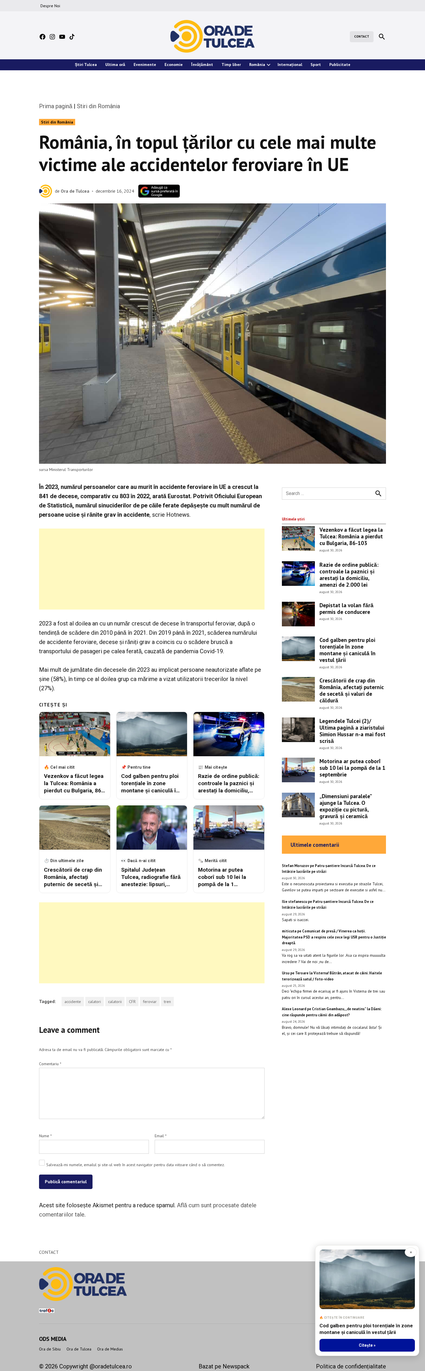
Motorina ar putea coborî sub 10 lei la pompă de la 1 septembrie (352, 767)
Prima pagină (55, 106)
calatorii (115, 1001)
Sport (316, 64)
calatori (94, 1001)
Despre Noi (50, 5)
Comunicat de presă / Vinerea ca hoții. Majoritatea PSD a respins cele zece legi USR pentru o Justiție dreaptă (334, 937)
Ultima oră (115, 64)
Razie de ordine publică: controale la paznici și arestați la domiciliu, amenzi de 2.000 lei (348, 574)
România (257, 64)
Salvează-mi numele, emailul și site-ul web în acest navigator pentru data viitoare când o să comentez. (135, 1164)
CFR (132, 1001)
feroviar (150, 1001)
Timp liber (231, 64)
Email (161, 1135)
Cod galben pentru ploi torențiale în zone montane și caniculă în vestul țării (347, 649)
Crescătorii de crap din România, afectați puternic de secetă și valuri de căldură (351, 690)
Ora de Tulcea (75, 191)
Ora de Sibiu (50, 1349)
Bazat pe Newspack (224, 1366)
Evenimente (145, 64)
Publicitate (339, 64)
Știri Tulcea (86, 64)
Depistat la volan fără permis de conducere (346, 608)
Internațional (290, 64)
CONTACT (361, 36)
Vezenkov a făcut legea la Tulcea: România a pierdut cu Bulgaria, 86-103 (351, 536)
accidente (72, 1001)
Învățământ (202, 64)
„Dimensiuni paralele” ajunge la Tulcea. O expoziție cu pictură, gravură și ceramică (345, 806)
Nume (45, 1135)
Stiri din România (98, 106)
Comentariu (50, 1063)
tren (167, 1001)
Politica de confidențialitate (351, 1366)
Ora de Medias (110, 1349)
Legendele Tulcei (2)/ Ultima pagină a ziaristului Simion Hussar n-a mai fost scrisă (352, 730)
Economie (174, 64)
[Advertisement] (152, 569)
